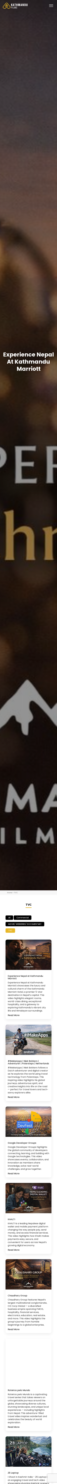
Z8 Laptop (13, 1457)
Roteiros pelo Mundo (19, 1375)
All (9, 917)
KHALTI (11, 1219)
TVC (10, 930)
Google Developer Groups (22, 1143)
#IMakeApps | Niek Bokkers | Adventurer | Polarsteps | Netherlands (28, 1062)
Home (9, 892)
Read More (14, 1015)
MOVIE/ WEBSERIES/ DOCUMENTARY (25, 924)
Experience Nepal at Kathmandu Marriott (25, 977)
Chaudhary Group (17, 1295)
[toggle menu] (51, 7)
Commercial (22, 917)
